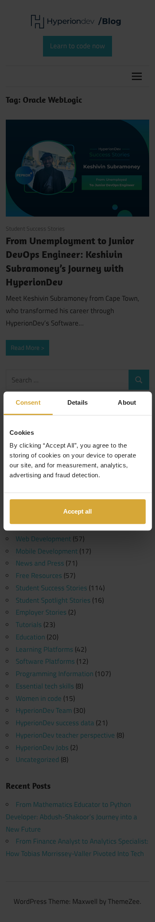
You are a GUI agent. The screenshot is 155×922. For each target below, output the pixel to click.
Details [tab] (77, 402)
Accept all (77, 511)
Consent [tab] (28, 402)
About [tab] (127, 402)
